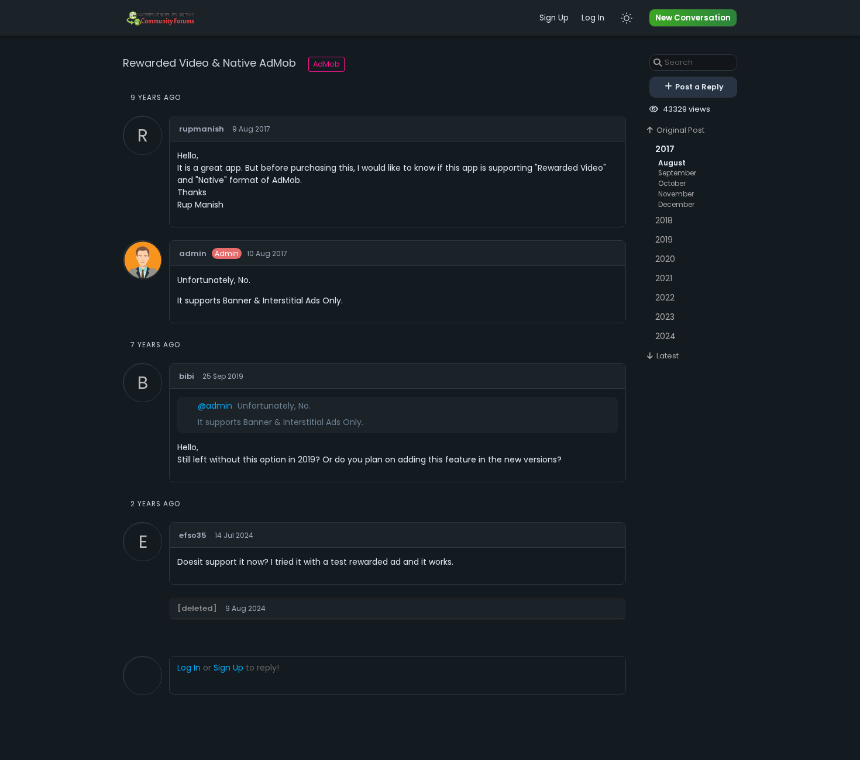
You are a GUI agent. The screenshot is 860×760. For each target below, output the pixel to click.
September (677, 173)
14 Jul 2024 (234, 535)
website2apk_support (584, 607)
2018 (664, 220)
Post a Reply (698, 87)
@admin (215, 406)
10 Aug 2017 (267, 253)
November (676, 194)
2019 (664, 240)
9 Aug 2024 (245, 608)
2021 (663, 278)
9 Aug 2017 (251, 129)
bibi (186, 376)
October (672, 183)
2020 (665, 259)
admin (193, 253)
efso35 (193, 535)
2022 (665, 297)
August (672, 163)
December (676, 204)
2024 (665, 336)
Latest (667, 355)
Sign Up (554, 17)
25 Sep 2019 (222, 376)
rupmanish (201, 128)
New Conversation (693, 17)
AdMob (326, 64)
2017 (665, 149)
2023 (665, 317)
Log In (593, 17)
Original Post (679, 130)
